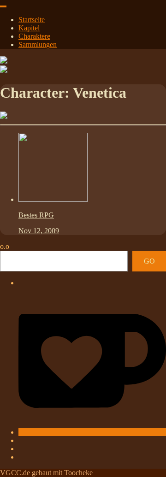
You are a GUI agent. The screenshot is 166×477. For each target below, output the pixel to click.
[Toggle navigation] (3, 6)
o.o (4, 246)
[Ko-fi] (92, 432)
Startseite (31, 20)
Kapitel (29, 28)
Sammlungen (37, 44)
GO (149, 261)
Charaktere (34, 36)
